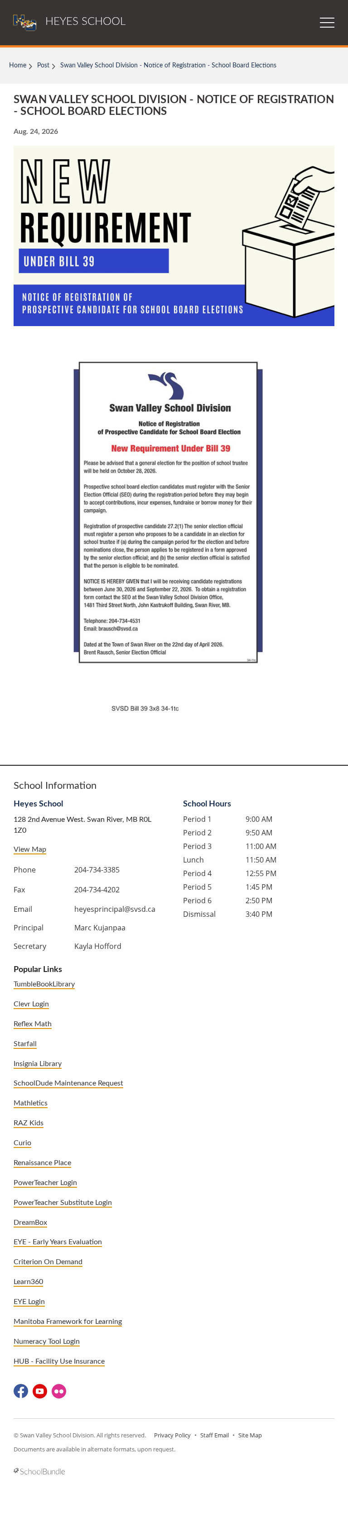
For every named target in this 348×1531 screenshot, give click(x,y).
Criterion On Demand (48, 1262)
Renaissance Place (42, 1162)
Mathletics (31, 1103)
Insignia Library (38, 1063)
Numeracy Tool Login (47, 1341)
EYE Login (29, 1301)
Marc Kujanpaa (100, 928)
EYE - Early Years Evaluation (58, 1242)
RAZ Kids (29, 1123)
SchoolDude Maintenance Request (68, 1083)
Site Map (250, 1435)
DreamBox (30, 1222)
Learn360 (28, 1281)
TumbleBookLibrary (44, 984)
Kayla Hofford (97, 946)
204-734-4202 (97, 890)
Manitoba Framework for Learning (68, 1321)
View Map (30, 849)
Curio (22, 1143)
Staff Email (214, 1435)
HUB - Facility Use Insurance (59, 1361)
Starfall (25, 1044)
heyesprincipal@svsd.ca (114, 909)
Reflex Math (33, 1024)
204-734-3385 (97, 870)
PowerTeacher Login (45, 1182)
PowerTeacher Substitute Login (63, 1202)
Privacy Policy (172, 1435)
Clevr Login (31, 1004)
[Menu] (327, 23)
